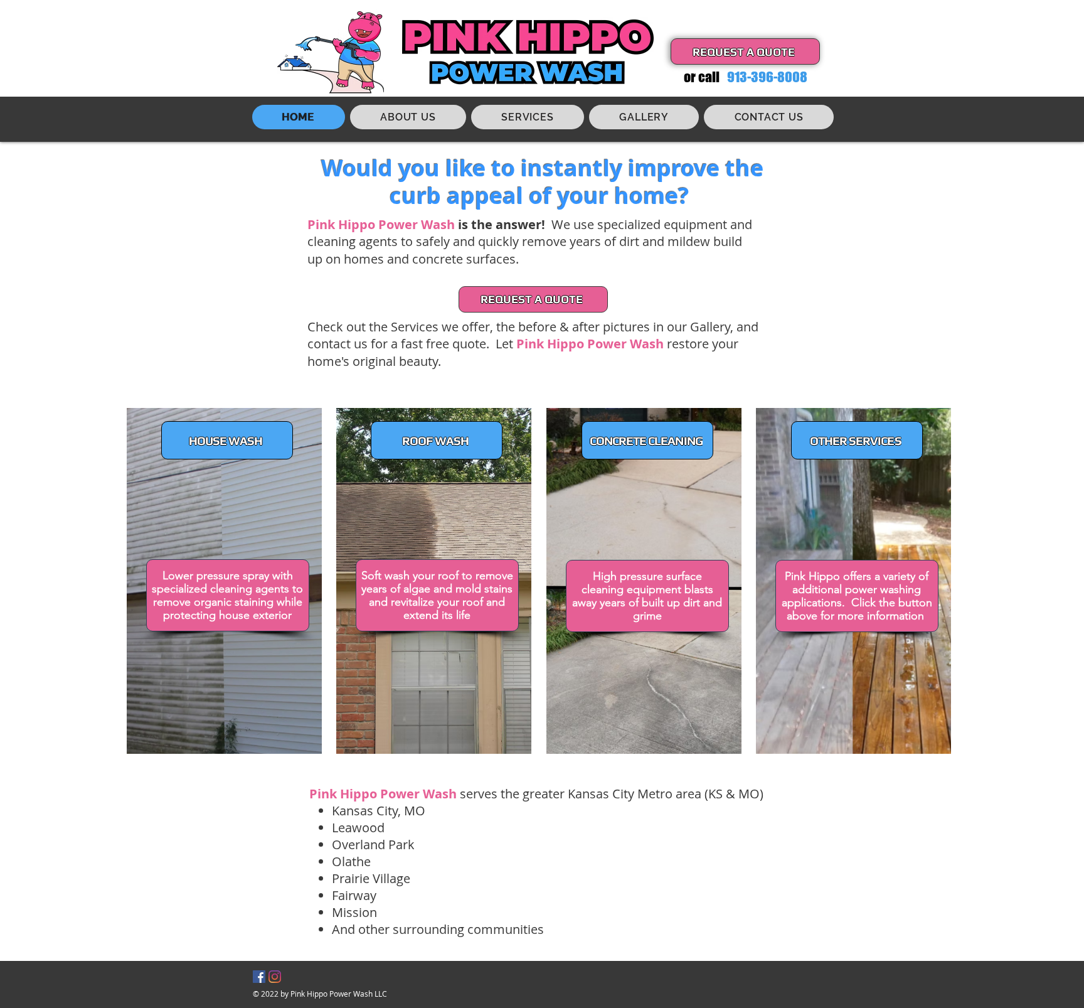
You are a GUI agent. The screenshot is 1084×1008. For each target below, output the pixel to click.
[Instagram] (274, 976)
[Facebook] (259, 976)
